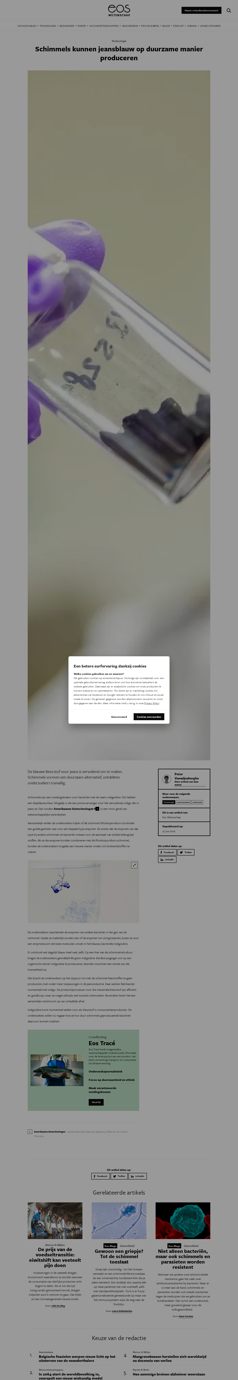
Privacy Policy (151, 703)
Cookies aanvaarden (149, 717)
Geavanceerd (119, 717)
